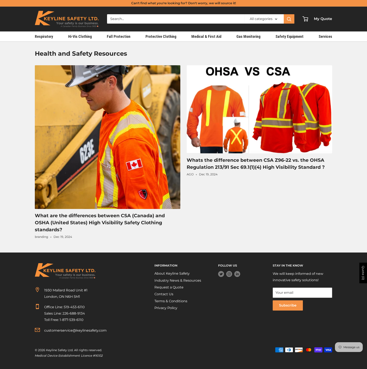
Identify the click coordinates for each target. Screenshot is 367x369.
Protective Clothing (160, 36)
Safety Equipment (289, 36)
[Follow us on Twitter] (221, 274)
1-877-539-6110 (71, 320)
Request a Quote (169, 287)
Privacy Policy (165, 308)
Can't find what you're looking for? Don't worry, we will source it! (183, 3)
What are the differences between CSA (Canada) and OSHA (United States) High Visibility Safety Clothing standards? (100, 223)
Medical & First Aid (206, 36)
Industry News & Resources (177, 280)
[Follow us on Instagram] (229, 274)
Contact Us (163, 294)
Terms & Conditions (170, 301)
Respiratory (44, 36)
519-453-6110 (74, 307)
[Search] (289, 19)
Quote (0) (363, 273)
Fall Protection (118, 36)
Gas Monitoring (248, 36)
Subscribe (287, 305)
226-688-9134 (73, 313)
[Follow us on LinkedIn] (237, 274)
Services (325, 36)
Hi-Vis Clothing (80, 36)
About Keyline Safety (172, 273)
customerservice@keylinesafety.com (75, 330)
